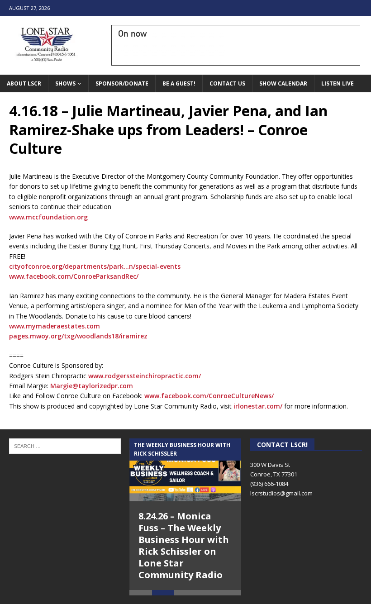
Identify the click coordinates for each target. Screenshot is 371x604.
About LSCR (24, 83)
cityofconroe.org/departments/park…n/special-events (95, 266)
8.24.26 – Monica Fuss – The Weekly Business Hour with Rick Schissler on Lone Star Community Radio (183, 545)
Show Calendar (283, 83)
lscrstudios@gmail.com (281, 493)
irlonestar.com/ (257, 406)
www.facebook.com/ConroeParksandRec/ (73, 276)
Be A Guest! (178, 83)
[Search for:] (65, 446)
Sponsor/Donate (121, 83)
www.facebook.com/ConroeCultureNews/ (209, 395)
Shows (65, 83)
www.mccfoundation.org (48, 217)
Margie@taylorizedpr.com (91, 385)
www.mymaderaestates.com (54, 326)
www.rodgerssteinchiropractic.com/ (144, 375)
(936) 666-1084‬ (269, 484)
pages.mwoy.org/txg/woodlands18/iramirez (78, 336)
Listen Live (337, 83)
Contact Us (227, 83)
